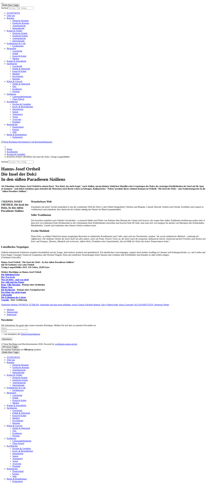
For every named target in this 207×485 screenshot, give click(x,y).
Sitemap (10, 309)
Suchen (4, 8)
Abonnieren (6, 339)
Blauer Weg (6, 287)
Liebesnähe (6, 295)
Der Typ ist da (8, 277)
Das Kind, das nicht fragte (13, 292)
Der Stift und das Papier (12, 282)
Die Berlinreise (8, 290)
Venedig (5, 300)
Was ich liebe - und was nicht (15, 279)
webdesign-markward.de (66, 344)
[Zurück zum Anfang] (2, 3)
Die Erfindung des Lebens (13, 297)
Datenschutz (12, 312)
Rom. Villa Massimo (11, 285)
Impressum (11, 314)
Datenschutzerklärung (30, 334)
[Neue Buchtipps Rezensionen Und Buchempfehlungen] (26, 142)
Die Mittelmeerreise (10, 274)
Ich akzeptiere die (22, 334)
